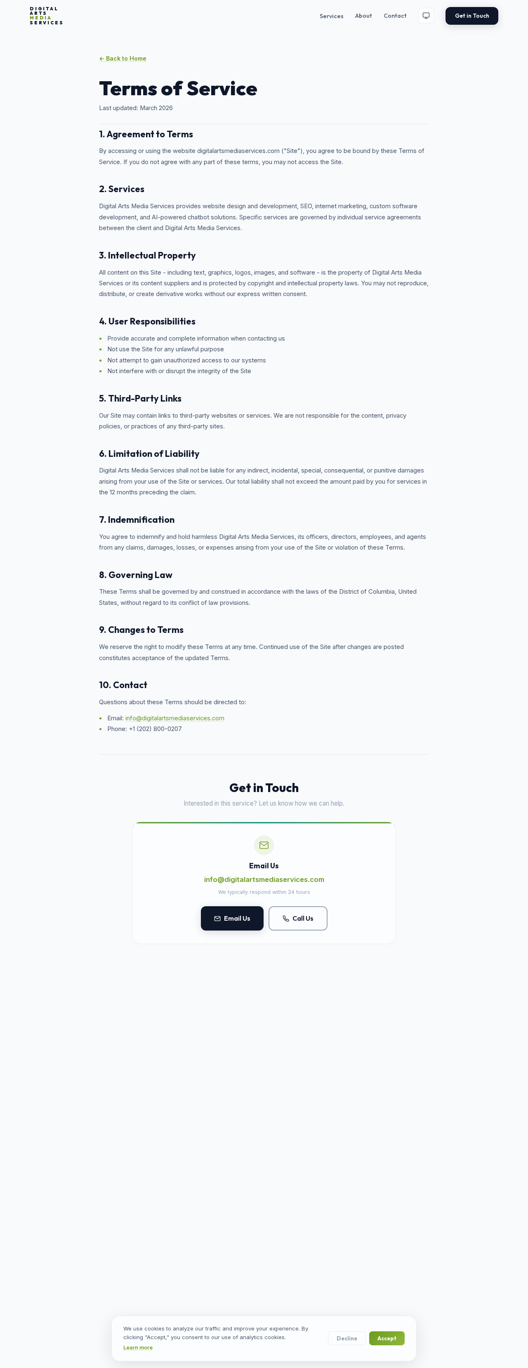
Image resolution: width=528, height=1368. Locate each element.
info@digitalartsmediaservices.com (174, 718)
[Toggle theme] (426, 16)
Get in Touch (472, 15)
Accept (386, 1338)
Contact (395, 15)
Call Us (303, 918)
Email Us (237, 918)
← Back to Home (122, 58)
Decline (347, 1338)
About (363, 15)
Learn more (138, 1347)
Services (332, 16)
